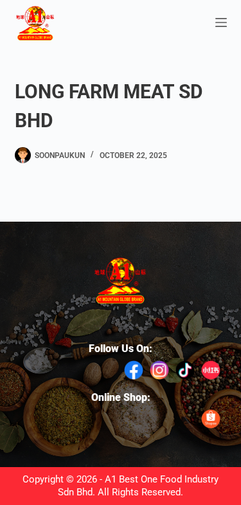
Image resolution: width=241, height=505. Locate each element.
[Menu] (221, 22)
